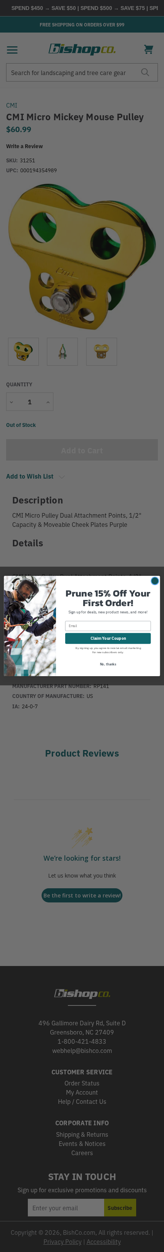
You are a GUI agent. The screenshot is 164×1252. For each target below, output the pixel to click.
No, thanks (108, 664)
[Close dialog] (154, 580)
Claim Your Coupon (108, 638)
